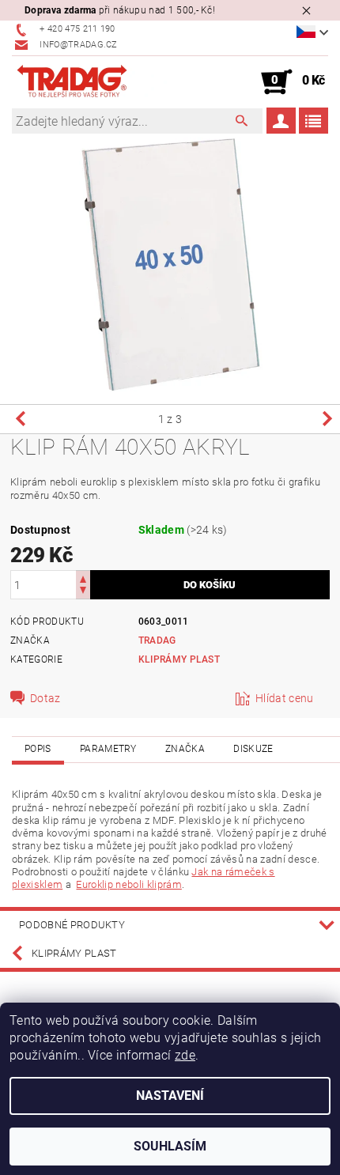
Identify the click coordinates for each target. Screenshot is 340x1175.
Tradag (157, 640)
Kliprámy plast (179, 659)
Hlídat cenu (284, 698)
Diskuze (253, 748)
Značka (185, 748)
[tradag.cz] (91, 82)
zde (185, 1055)
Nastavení (170, 1095)
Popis (38, 748)
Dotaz (45, 698)
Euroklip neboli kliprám (128, 884)
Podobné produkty (72, 925)
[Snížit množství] (83, 591)
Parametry (108, 748)
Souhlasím (170, 1146)
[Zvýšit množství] (83, 577)
